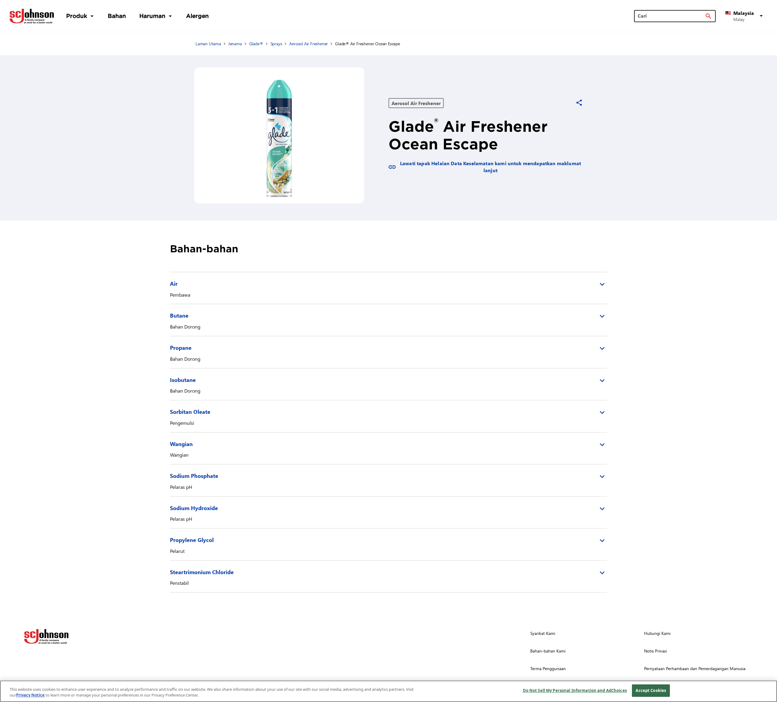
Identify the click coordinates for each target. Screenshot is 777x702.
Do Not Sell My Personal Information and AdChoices (575, 690)
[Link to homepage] (32, 16)
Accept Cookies (651, 690)
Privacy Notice (30, 695)
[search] (708, 16)
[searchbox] (671, 15)
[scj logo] (46, 636)
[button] (745, 16)
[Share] (579, 102)
